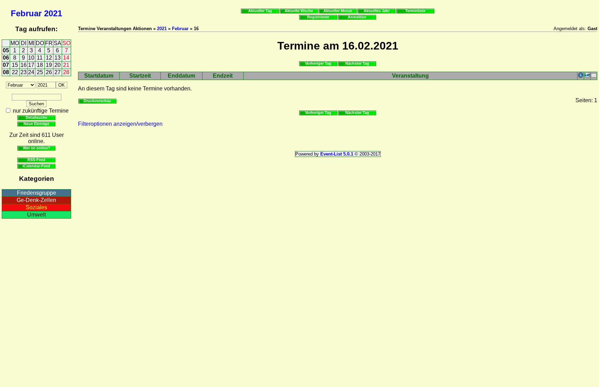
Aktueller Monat (337, 11)
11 (40, 58)
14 (66, 58)
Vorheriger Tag (318, 63)
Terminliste (415, 11)
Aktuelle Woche (299, 11)
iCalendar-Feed (36, 166)
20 (57, 65)
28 (66, 72)
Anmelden (357, 17)
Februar (26, 13)
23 (23, 72)
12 (49, 58)
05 (6, 50)
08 (6, 72)
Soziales (36, 207)
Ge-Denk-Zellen (36, 200)
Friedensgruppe (36, 193)
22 (15, 72)
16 (23, 65)
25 (40, 72)
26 (49, 72)
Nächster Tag (357, 63)
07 (6, 65)
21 (66, 65)
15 (15, 65)
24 (31, 72)
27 (57, 72)
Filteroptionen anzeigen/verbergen (120, 124)
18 (40, 65)
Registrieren (318, 17)
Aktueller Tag (260, 11)
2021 (53, 13)
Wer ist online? (36, 148)
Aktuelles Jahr (377, 11)
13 (57, 58)
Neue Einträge (36, 124)
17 (31, 65)
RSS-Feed (36, 160)
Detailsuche (36, 117)
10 (31, 58)
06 (6, 58)
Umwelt (36, 215)
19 (49, 65)
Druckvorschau (97, 101)
